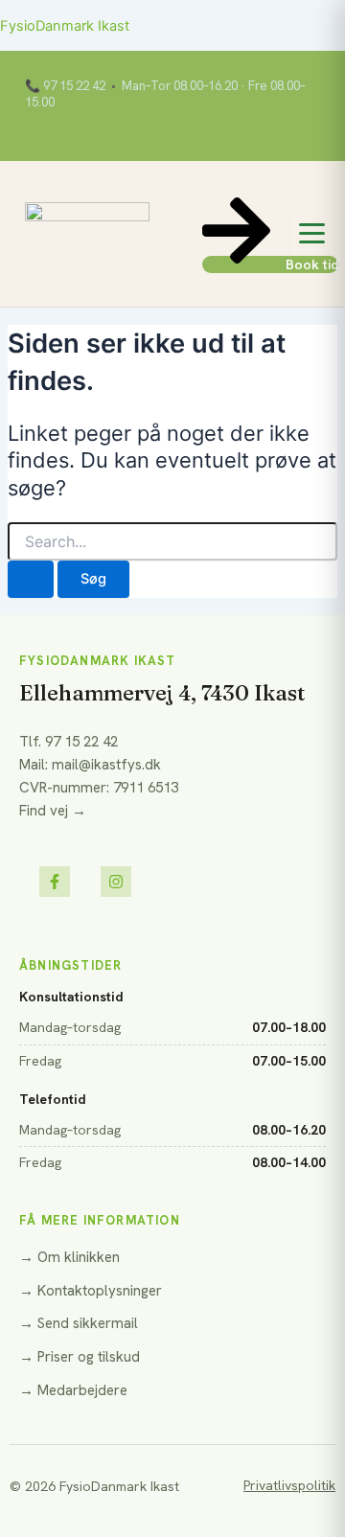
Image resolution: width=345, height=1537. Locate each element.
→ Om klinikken (69, 1257)
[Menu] (312, 234)
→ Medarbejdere (73, 1390)
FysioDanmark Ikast (64, 25)
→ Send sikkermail (78, 1323)
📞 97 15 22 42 (65, 87)
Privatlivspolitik (289, 1485)
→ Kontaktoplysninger (90, 1290)
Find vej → (52, 810)
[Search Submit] (31, 579)
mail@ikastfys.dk (106, 764)
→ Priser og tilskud (79, 1356)
